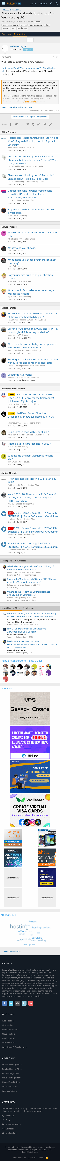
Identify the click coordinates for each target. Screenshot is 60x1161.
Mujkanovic (12, 335)
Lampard (11, 200)
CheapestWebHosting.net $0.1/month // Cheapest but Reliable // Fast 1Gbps (31, 177)
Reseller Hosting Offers (35, 166)
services (5, 28)
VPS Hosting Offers (27, 239)
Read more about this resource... (17, 107)
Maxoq (10, 350)
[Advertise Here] (13, 877)
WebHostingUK (10, 21)
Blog (8, 1120)
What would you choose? (22, 248)
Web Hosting (22, 215)
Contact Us (10, 1128)
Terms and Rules (19, 1157)
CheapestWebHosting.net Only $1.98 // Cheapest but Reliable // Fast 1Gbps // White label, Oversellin (33, 160)
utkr (9, 462)
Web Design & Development (14, 1047)
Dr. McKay (12, 215)
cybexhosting (13, 239)
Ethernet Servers (14, 423)
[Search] (56, 3)
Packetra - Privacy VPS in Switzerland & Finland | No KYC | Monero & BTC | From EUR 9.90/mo (31, 615)
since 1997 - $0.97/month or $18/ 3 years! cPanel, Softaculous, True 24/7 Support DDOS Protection (32, 497)
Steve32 (11, 365)
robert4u (11, 147)
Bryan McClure (14, 281)
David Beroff (13, 435)
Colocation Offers (9, 1086)
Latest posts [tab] (6, 560)
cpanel (37, 21)
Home (40, 1157)
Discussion (19, 34)
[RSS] (46, 1157)
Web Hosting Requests (21, 462)
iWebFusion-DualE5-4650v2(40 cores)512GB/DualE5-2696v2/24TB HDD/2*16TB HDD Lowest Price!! (32, 644)
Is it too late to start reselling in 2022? (29, 443)
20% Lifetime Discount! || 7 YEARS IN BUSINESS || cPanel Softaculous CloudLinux (33, 514)
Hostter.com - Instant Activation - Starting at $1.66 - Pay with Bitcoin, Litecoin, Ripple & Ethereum (33, 141)
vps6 (9, 250)
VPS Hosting (23, 335)
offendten (11, 377)
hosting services (35, 25)
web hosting (22, 28)
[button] (3, 3)
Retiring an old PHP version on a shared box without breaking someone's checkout (33, 361)
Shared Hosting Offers (25, 147)
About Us (10, 1115)
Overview (6, 34)
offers (47, 25)
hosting (24, 25)
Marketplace (11, 1133)
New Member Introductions (28, 377)
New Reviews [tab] (28, 608)
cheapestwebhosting (16, 166)
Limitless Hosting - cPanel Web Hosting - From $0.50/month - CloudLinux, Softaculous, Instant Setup (31, 194)
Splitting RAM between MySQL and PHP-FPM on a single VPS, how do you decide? (33, 330)
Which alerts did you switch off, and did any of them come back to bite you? (33, 315)
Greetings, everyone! (20, 374)
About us (32, 1157)
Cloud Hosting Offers (11, 1077)
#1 (57, 57)
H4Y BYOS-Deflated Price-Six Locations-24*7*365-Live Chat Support (27, 630)
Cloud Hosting (8, 1034)
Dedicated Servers (10, 1029)
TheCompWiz (13, 320)
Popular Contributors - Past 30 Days (21, 660)
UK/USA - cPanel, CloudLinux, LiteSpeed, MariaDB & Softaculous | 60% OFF (31, 416)
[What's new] (51, 3)
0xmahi (11, 446)
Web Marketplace (9, 1091)
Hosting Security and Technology (27, 350)
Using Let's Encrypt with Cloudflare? (28, 432)
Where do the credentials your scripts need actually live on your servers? (32, 345)
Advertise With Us (13, 1124)
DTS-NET (11, 504)
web (13, 28)
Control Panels (8, 1042)
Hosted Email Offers (11, 1082)
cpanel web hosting (10, 25)
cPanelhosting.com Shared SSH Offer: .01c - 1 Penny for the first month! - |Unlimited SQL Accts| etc (31, 398)
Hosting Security (9, 1038)
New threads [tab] (20, 560)
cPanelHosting (13, 404)
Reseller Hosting (21, 446)
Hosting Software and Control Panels (30, 365)
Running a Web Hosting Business (33, 320)
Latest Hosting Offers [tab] (10, 608)
